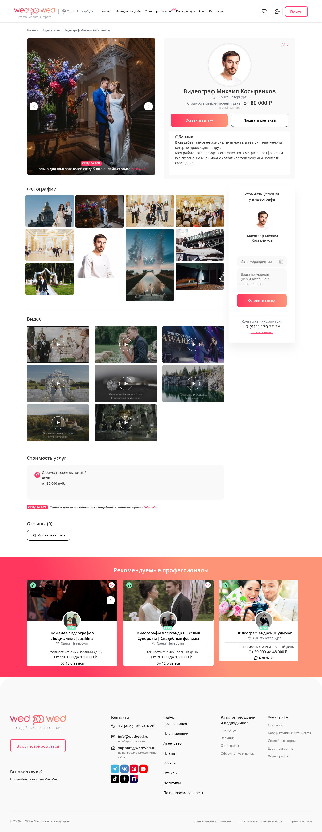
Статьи (169, 763)
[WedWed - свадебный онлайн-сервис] (41, 724)
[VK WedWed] (124, 769)
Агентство (172, 743)
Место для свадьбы (128, 11)
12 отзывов (171, 663)
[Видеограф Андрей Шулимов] (264, 600)
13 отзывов (75, 663)
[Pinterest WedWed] (134, 769)
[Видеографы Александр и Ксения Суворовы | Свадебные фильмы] (168, 600)
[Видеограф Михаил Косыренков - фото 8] (200, 245)
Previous (34, 106)
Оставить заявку (262, 300)
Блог (202, 11)
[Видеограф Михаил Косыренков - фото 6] (49, 245)
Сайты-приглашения (158, 11)
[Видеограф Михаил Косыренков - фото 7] (150, 265)
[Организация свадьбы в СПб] (34, 10)
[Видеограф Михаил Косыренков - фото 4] (150, 211)
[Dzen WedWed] (124, 779)
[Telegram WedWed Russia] (115, 769)
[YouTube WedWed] (143, 769)
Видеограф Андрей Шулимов (264, 633)
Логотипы (172, 783)
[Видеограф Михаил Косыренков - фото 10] (49, 279)
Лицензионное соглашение (212, 821)
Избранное (264, 11)
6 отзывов (267, 658)
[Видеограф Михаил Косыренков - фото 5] (200, 211)
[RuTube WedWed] (134, 779)
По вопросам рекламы (183, 792)
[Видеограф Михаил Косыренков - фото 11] (200, 276)
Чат (277, 11)
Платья (169, 753)
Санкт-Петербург (80, 11)
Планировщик (185, 11)
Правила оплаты (301, 821)
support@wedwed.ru (136, 748)
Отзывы (170, 773)
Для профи (216, 11)
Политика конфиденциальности (260, 821)
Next (148, 106)
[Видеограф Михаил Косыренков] (91, 106)
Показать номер (262, 332)
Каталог (106, 11)
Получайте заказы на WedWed (34, 779)
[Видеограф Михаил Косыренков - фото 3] (99, 211)
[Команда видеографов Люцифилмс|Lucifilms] (72, 600)
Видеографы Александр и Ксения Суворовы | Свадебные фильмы (168, 635)
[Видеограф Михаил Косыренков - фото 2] (49, 211)
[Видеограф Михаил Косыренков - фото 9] (99, 253)
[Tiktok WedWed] (115, 779)
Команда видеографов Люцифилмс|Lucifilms (72, 635)
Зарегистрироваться (38, 746)
